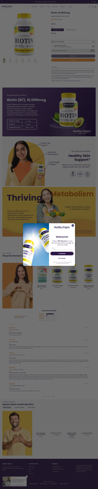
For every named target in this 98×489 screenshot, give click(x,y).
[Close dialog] (73, 225)
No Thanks (62, 258)
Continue (62, 253)
